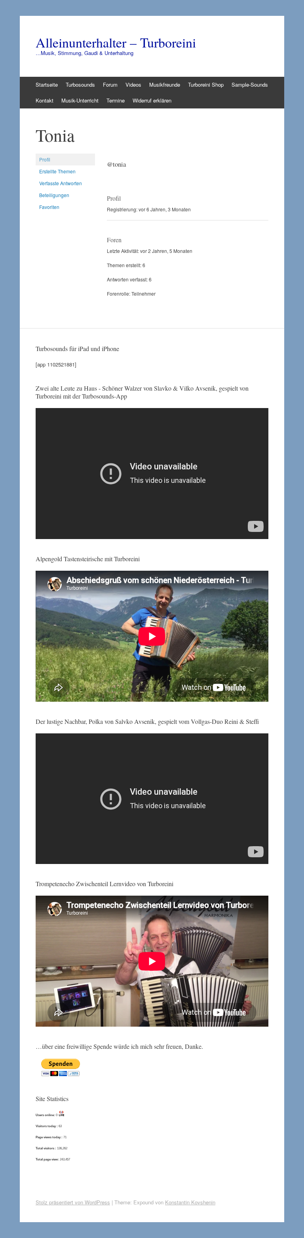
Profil (44, 159)
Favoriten (49, 206)
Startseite (47, 84)
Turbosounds (80, 84)
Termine (115, 100)
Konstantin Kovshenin (190, 1202)
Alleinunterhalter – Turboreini (116, 42)
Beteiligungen (54, 195)
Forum (110, 84)
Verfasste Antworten (60, 183)
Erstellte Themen (57, 171)
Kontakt (44, 100)
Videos (133, 84)
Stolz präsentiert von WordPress (73, 1202)
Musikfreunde (164, 84)
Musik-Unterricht (80, 100)
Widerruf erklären (152, 100)
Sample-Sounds (250, 84)
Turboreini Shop (206, 84)
